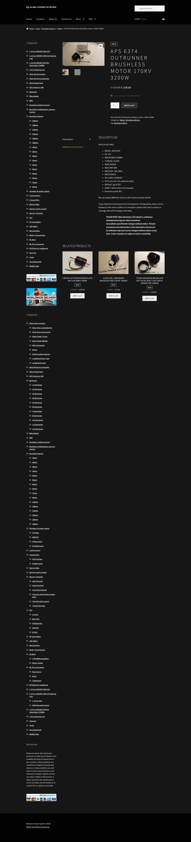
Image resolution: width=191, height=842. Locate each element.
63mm (60, 28)
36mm (34, 151)
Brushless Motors (49, 28)
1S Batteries (37, 385)
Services (32, 253)
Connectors (37, 680)
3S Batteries (37, 394)
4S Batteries (37, 398)
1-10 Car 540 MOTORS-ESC (39, 51)
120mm (35, 129)
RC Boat (32, 240)
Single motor (37, 563)
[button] (100, 46)
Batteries (33, 92)
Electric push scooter (38, 209)
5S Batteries (37, 402)
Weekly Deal (34, 266)
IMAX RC (35, 537)
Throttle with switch (40, 601)
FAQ (90, 19)
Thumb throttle (38, 606)
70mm (34, 182)
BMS (31, 100)
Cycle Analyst (34, 195)
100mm (35, 121)
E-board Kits (34, 200)
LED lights (33, 226)
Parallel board (38, 546)
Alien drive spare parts (41, 332)
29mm (34, 147)
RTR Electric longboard (38, 248)
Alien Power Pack (36, 83)
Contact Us (66, 19)
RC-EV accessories (36, 244)
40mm (34, 156)
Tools (31, 257)
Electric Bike (34, 204)
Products (40, 19)
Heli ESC (35, 628)
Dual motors (37, 559)
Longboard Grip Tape (40, 358)
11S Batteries (37, 424)
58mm (34, 173)
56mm (34, 169)
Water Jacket (37, 663)
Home (29, 19)
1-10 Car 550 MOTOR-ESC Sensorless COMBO (39, 64)
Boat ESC (35, 619)
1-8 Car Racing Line (37, 70)
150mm (35, 134)
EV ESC (35, 632)
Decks (34, 350)
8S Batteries (37, 416)
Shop (38, 28)
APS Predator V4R (36, 87)
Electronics (36, 672)
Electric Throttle (36, 213)
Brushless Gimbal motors (39, 105)
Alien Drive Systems (37, 74)
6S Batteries (37, 407)
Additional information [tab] (72, 147)
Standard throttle (39, 590)
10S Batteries (37, 420)
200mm (35, 138)
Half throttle (37, 581)
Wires (34, 676)
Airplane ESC (37, 623)
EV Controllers (35, 222)
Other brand (37, 541)
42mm (34, 160)
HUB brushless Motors (41, 354)
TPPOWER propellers (40, 658)
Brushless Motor (120, 123)
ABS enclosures (38, 345)
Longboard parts (39, 363)
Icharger (35, 533)
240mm (35, 143)
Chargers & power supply (39, 191)
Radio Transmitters (37, 235)
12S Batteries (37, 429)
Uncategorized (35, 261)
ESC (30, 218)
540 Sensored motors (40, 705)
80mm (34, 187)
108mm (35, 125)
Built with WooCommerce (37, 827)
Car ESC (35, 614)
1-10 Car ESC (37, 701)
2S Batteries (37, 389)
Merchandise (34, 231)
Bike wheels (34, 96)
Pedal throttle (38, 585)
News (78, 19)
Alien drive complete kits (42, 328)
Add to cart (129, 105)
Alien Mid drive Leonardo (39, 78)
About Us (53, 19)
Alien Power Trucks (39, 336)
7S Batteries (37, 411)
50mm (34, 165)
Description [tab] (67, 139)
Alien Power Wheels (40, 341)
